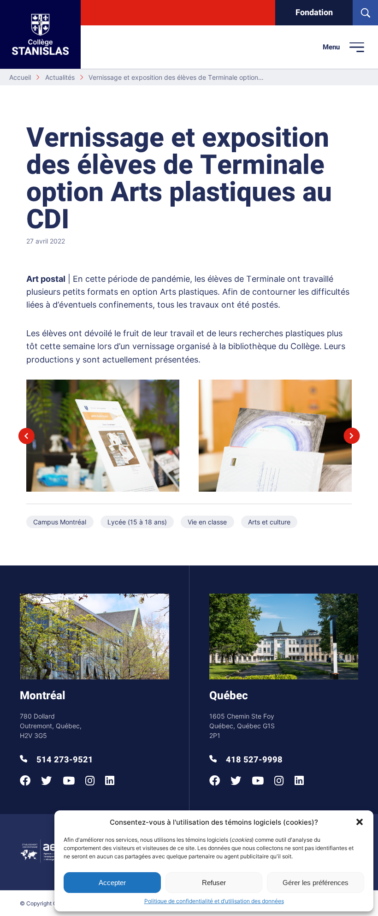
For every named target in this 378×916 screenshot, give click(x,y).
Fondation (314, 12)
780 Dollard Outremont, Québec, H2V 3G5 (51, 726)
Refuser (214, 882)
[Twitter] (46, 780)
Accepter (112, 882)
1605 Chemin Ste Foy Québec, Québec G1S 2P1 (242, 726)
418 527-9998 (253, 760)
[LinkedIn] (109, 780)
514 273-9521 (63, 760)
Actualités (60, 77)
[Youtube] (69, 780)
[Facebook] (25, 780)
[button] (359, 822)
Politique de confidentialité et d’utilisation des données (214, 901)
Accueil (20, 77)
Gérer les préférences (315, 882)
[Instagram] (89, 780)
